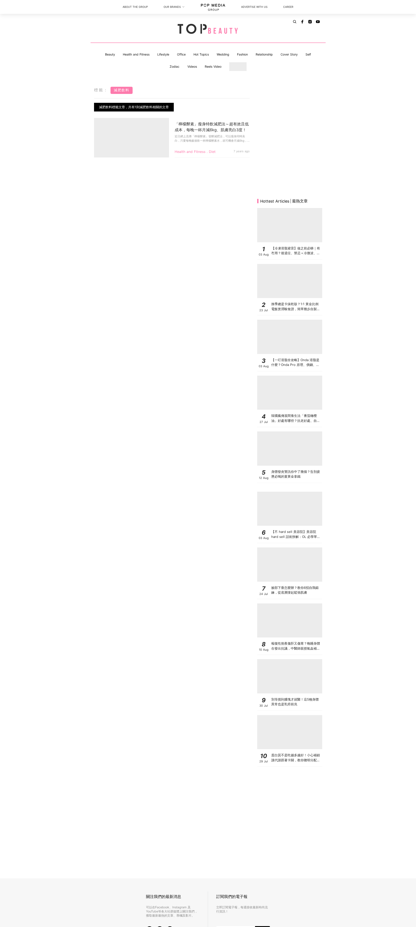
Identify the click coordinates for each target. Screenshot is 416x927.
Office (181, 54)
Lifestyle (163, 54)
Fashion (242, 54)
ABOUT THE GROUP (135, 6)
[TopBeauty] (208, 29)
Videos (192, 66)
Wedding (223, 54)
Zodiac (174, 66)
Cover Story (289, 54)
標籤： (101, 90)
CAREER (288, 6)
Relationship (264, 54)
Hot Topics (201, 54)
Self (308, 54)
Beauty (110, 54)
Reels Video (213, 66)
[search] (295, 22)
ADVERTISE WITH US (254, 6)
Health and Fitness (136, 54)
